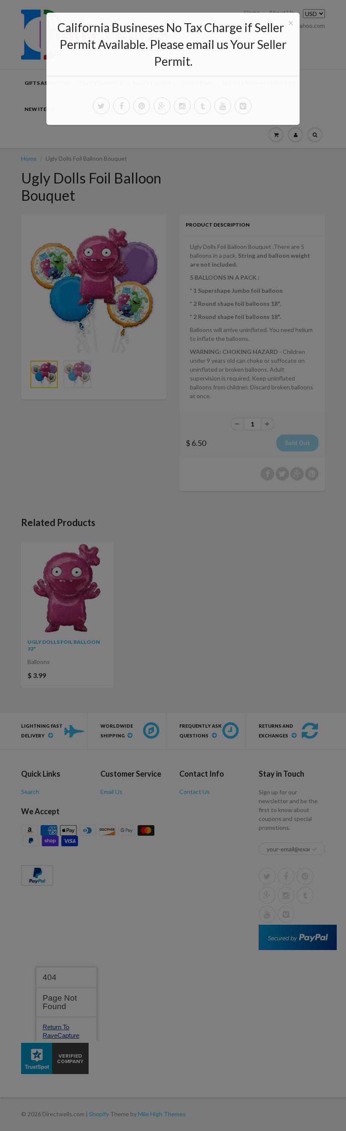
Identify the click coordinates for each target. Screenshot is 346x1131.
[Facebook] (121, 105)
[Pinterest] (141, 105)
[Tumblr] (202, 105)
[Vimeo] (243, 105)
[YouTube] (222, 105)
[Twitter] (101, 105)
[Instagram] (182, 105)
